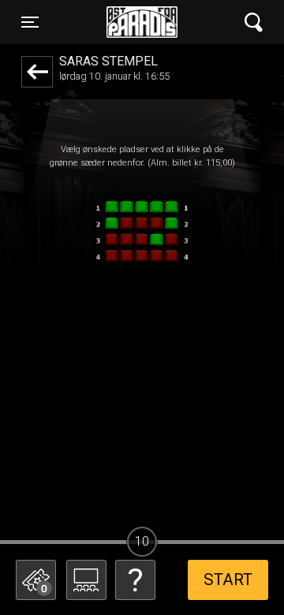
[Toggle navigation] (253, 22)
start (228, 579)
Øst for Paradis (142, 22)
